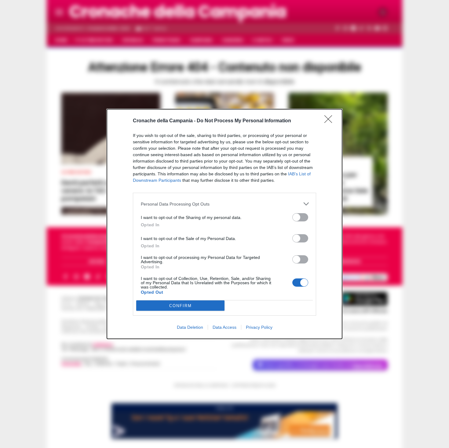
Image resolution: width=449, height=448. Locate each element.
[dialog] (224, 224)
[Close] (330, 121)
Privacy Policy (259, 327)
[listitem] (224, 204)
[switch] (300, 217)
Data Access (224, 327)
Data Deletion (190, 327)
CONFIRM (180, 305)
